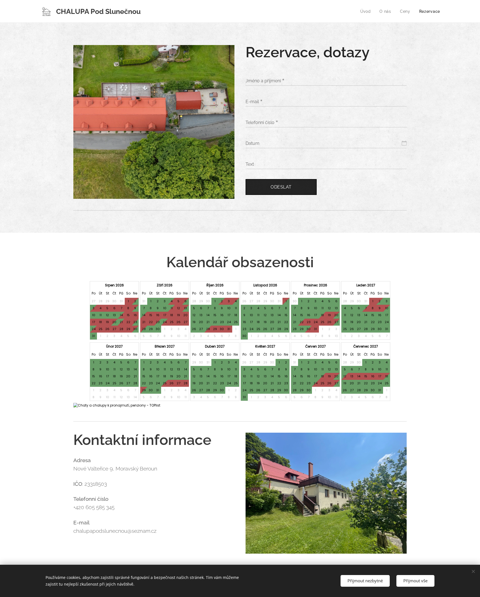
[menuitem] (367, 11)
